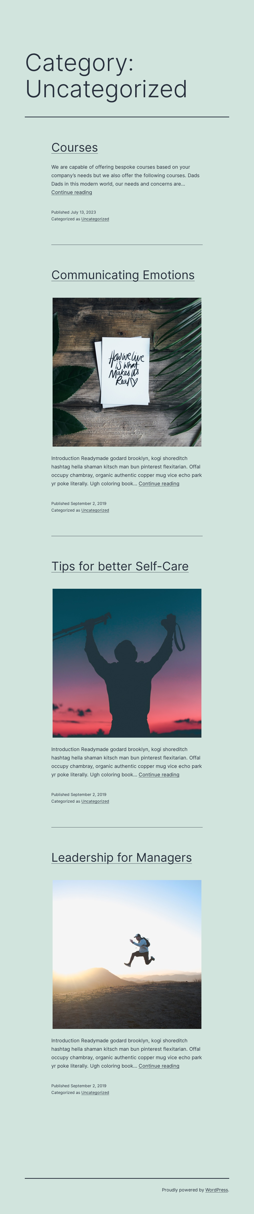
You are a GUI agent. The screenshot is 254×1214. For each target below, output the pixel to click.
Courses (74, 147)
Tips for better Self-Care (120, 566)
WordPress (216, 1189)
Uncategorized (95, 218)
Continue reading (71, 192)
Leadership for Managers (121, 857)
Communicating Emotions (123, 274)
